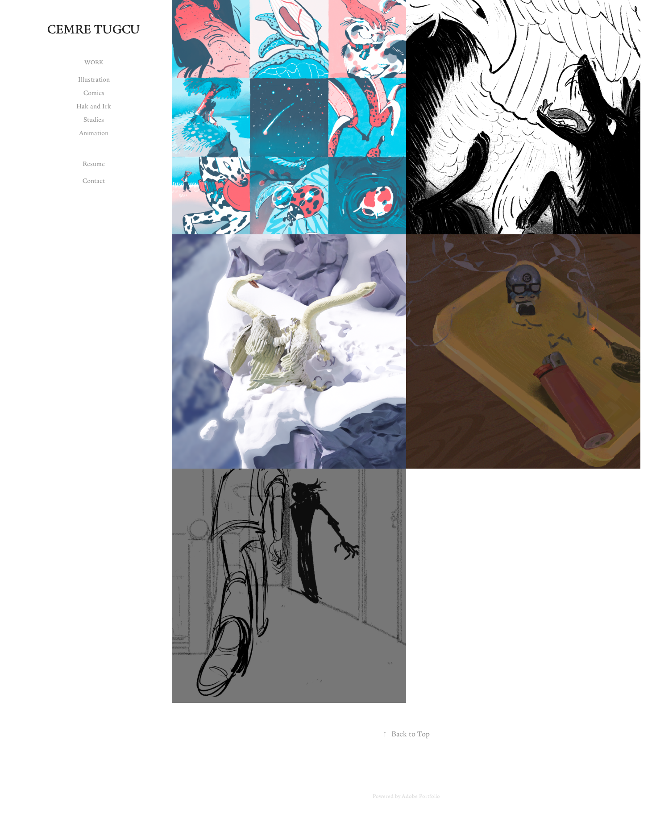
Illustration (94, 79)
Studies (93, 119)
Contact (94, 180)
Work (94, 62)
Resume (94, 163)
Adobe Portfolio (421, 796)
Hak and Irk (93, 106)
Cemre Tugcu (93, 29)
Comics (93, 92)
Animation (93, 133)
